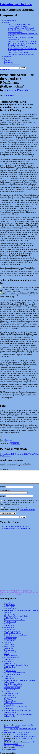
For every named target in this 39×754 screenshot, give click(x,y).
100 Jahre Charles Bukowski (17, 26)
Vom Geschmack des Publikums (19, 52)
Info (5, 58)
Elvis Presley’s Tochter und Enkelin (16, 616)
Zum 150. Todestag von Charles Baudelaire (22, 41)
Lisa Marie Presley (12, 618)
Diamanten (7, 623)
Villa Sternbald (9, 669)
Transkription (8, 676)
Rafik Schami (10, 659)
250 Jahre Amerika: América (13, 703)
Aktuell (6, 22)
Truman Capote (11, 622)
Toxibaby (7, 691)
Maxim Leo (10, 648)
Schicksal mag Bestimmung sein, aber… (17, 526)
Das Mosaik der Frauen (12, 657)
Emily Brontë (10, 605)
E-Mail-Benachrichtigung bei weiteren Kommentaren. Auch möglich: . (17, 509)
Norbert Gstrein (11, 652)
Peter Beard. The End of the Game (15, 706)
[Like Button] (1, 436)
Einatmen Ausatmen (10, 646)
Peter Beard (10, 708)
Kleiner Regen (9, 607)
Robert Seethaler (11, 663)
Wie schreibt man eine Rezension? (19, 24)
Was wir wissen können (12, 688)
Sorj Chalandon (11, 697)
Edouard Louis (11, 701)
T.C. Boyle (10, 705)
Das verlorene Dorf (18, 746)
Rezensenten (8, 62)
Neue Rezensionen (10, 20)
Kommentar (4, 469)
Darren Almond (11, 712)
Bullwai (6, 746)
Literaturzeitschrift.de (16, 4)
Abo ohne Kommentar (27, 510)
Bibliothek (7, 56)
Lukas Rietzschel (11, 656)
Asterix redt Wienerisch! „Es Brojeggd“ (21, 28)
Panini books (10, 716)
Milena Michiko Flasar (13, 633)
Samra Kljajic (10, 614)
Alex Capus (10, 644)
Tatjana (20, 747)
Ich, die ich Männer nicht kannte (14, 673)
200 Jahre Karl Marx (15, 32)
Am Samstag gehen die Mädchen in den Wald (18, 726)
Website (2, 496)
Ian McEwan (10, 690)
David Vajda (10, 625)
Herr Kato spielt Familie (12, 631)
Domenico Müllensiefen (14, 686)
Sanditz (6, 654)
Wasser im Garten (10, 639)
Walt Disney (7, 456)
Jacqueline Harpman (13, 674)
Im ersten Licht (9, 650)
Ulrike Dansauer (8, 95)
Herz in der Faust (9, 695)
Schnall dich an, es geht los (13, 684)
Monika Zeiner (11, 667)
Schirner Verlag (15, 442)
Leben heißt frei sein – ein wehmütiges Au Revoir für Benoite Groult (22, 44)
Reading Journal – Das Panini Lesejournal (18, 714)
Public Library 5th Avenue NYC (19, 47)
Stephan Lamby (11, 637)
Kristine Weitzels (16, 90)
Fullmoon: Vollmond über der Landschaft (17, 710)
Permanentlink (15, 444)
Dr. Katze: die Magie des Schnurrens (24, 736)
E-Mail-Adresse (6, 490)
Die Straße (7, 661)
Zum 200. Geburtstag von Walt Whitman (21, 30)
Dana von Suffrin (12, 693)
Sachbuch (8, 440)
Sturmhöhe (7, 603)
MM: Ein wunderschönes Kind (14, 620)
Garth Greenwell (11, 608)
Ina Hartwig (10, 682)
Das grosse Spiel (23, 732)
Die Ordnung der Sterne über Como (16, 665)
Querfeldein (8, 642)
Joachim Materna (9, 732)
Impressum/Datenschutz (12, 64)
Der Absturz (8, 699)
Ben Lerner (10, 678)
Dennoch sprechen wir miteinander (15, 635)
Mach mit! (7, 60)
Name (2, 487)
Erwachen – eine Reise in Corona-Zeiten (17, 528)
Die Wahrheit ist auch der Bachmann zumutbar (19, 680)
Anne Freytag (10, 629)
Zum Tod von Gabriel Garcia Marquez (21, 54)
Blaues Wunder (9, 627)
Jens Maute (10, 640)
